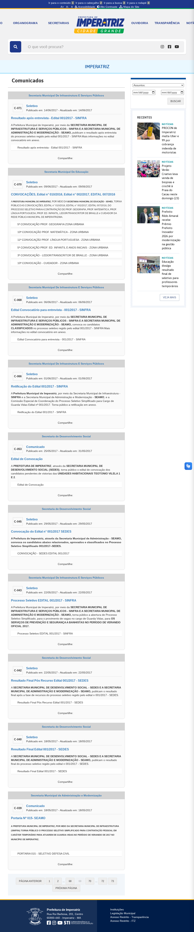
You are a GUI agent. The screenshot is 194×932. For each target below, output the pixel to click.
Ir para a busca (114, 2)
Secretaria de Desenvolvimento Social (66, 436)
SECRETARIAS (58, 23)
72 (102, 881)
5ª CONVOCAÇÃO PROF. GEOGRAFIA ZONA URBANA (50, 224)
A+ (62, 6)
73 (112, 881)
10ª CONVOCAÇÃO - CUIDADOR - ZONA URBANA (48, 263)
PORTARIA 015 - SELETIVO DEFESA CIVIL (43, 853)
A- (67, 6)
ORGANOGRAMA (25, 23)
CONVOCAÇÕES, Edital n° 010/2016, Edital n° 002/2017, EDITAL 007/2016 (63, 194)
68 (70, 881)
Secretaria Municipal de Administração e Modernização (66, 795)
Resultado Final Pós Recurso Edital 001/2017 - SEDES (49, 680)
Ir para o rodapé (138, 2)
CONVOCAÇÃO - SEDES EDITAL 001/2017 (43, 553)
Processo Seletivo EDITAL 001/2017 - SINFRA (43, 600)
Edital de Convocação (27, 459)
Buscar (176, 101)
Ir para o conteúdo (61, 2)
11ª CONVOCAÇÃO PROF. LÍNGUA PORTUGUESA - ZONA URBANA (58, 239)
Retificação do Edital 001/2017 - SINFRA (39, 386)
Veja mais (169, 297)
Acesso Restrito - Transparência (129, 917)
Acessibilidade (86, 6)
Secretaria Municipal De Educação (66, 171)
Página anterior (30, 881)
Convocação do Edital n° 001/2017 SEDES (41, 531)
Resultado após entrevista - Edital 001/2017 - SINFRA (49, 118)
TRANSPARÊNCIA (167, 23)
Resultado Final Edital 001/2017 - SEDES (40, 749)
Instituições (117, 909)
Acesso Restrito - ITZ (123, 920)
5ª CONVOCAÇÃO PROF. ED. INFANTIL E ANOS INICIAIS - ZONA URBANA (62, 247)
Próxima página (66, 888)
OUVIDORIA (139, 23)
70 (89, 881)
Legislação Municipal (122, 913)
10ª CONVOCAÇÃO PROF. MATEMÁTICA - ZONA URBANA (53, 232)
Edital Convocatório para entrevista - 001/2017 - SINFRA (51, 310)
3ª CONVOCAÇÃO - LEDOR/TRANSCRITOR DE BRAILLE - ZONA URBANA (62, 255)
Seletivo (32, 106)
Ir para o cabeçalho (89, 2)
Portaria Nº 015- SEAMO (28, 818)
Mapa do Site (131, 6)
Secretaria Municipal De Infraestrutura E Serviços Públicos (66, 95)
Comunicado (35, 446)
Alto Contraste (108, 6)
